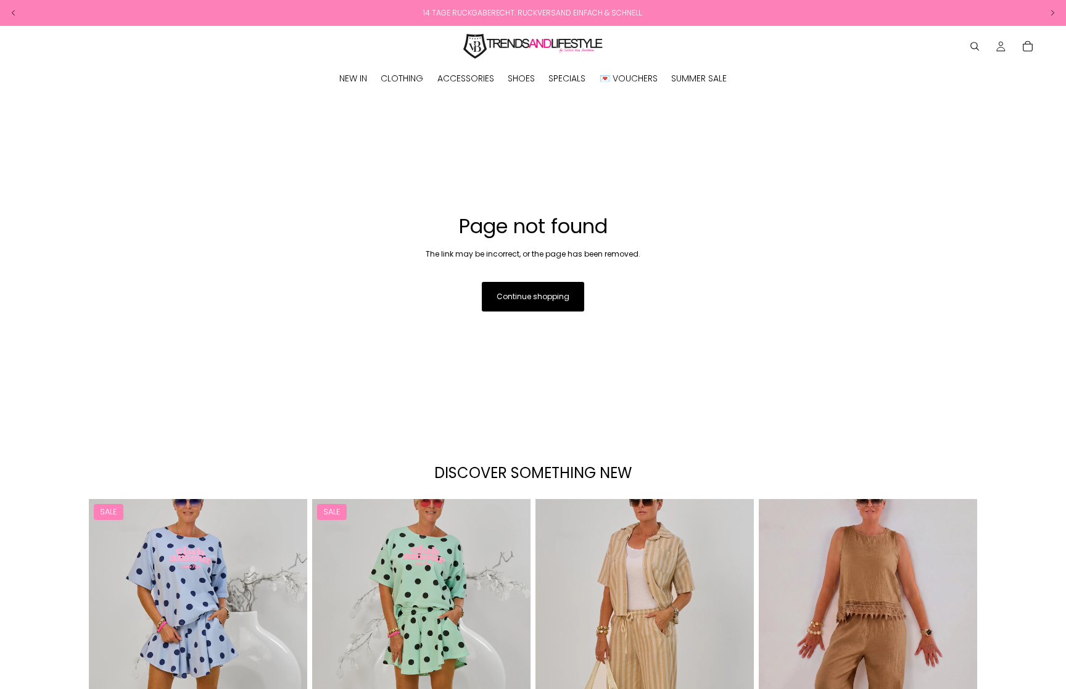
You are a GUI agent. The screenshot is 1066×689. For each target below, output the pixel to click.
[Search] (974, 46)
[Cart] (1027, 46)
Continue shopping (533, 296)
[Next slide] (288, 635)
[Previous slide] (107, 635)
